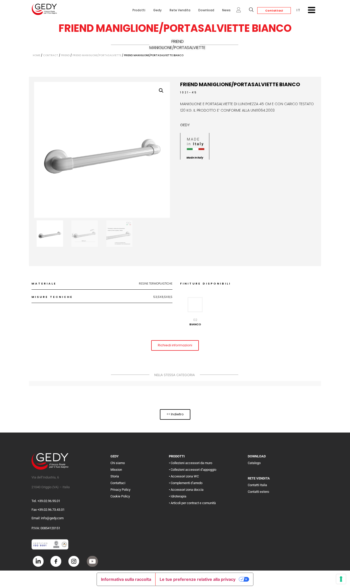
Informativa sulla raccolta (126, 579)
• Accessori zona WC (184, 476)
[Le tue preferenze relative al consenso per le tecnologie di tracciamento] (341, 579)
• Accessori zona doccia (186, 490)
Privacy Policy (120, 490)
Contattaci (274, 10)
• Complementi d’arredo (185, 483)
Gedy (157, 10)
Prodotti (138, 10)
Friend (65, 55)
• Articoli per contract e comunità (192, 503)
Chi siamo (117, 463)
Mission (116, 470)
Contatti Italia (257, 485)
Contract (50, 55)
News (226, 10)
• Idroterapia (177, 496)
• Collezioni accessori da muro (190, 463)
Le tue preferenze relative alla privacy (197, 579)
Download (206, 10)
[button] (161, 90)
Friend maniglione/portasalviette (177, 44)
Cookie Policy (120, 496)
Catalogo (254, 463)
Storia (114, 476)
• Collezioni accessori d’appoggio (192, 470)
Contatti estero (258, 492)
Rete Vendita (180, 10)
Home (36, 55)
